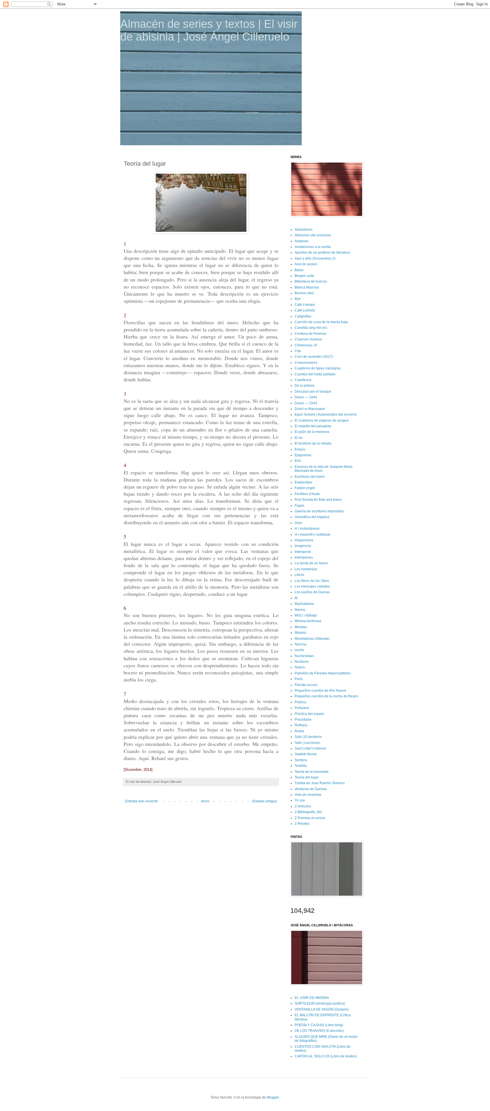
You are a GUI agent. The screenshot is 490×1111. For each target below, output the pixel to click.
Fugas (299, 506)
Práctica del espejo (309, 714)
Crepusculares (306, 363)
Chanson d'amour (308, 339)
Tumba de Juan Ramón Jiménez (320, 783)
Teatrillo (301, 766)
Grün (298, 523)
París (299, 679)
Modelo (300, 633)
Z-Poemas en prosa (310, 818)
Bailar (299, 270)
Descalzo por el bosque (313, 392)
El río (299, 438)
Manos (300, 610)
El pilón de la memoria (312, 432)
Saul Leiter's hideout (310, 748)
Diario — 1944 (306, 397)
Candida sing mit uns (311, 328)
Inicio (205, 801)
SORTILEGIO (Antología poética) (320, 1003)
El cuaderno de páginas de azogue (322, 420)
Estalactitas (303, 482)
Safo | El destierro (308, 737)
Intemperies (304, 557)
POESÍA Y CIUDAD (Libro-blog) (319, 1025)
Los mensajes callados (312, 586)
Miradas (301, 627)
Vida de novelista (308, 795)
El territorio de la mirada (313, 443)
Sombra (301, 760)
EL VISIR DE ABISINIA (312, 998)
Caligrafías (303, 316)
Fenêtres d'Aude (307, 494)
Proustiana (303, 719)
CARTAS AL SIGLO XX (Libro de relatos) (326, 1056)
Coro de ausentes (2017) (314, 357)
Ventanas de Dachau (311, 789)
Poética (300, 702)
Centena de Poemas (310, 334)
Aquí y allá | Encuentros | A (315, 258)
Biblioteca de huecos (311, 281)
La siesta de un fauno (311, 563)
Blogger (273, 1097)
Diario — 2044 (306, 403)
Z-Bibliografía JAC (309, 812)
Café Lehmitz (305, 310)
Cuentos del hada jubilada (315, 374)
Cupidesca (303, 380)
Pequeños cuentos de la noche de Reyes (326, 696)
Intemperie (303, 552)
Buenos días (304, 293)
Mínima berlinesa (308, 621)
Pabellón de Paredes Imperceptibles (323, 673)
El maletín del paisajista (313, 426)
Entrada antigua (264, 801)
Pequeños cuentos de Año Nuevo (320, 691)
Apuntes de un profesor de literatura (322, 252)
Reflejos (301, 725)
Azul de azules (306, 264)
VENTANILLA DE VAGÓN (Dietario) (322, 1009)
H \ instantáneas (307, 529)
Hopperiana (304, 540)
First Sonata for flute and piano (318, 500)
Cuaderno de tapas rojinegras (318, 368)
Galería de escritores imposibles (319, 511)
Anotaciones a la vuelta (313, 247)
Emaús (300, 449)
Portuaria (302, 708)
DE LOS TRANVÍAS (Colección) (319, 1031)
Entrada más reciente (141, 801)
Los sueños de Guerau (312, 592)
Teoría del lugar (307, 777)
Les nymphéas (306, 569)
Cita (298, 351)
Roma (299, 731)
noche (299, 650)
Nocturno (302, 662)
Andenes (302, 241)
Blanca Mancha (307, 287)
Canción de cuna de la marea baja (321, 322)
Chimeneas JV (306, 345)
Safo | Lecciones (307, 743)
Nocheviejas (304, 656)
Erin (298, 461)
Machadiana (304, 604)
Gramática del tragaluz (312, 517)
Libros (299, 575)
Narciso (301, 644)
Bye (298, 299)
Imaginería (303, 546)
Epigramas (303, 455)
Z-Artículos (303, 806)
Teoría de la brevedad (311, 772)
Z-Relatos (302, 824)
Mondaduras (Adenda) (312, 639)
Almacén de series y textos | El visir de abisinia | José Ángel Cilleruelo (208, 30)
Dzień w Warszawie (310, 409)
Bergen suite (304, 276)
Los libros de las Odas (312, 581)
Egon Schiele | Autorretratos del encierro (326, 414)
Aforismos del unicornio (313, 235)
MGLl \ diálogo (306, 615)
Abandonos (303, 230)
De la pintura (304, 386)
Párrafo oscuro (306, 685)
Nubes (300, 667)
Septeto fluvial (305, 754)
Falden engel (305, 488)
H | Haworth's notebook (312, 534)
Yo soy (300, 800)
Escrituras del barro (310, 477)
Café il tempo (305, 305)
